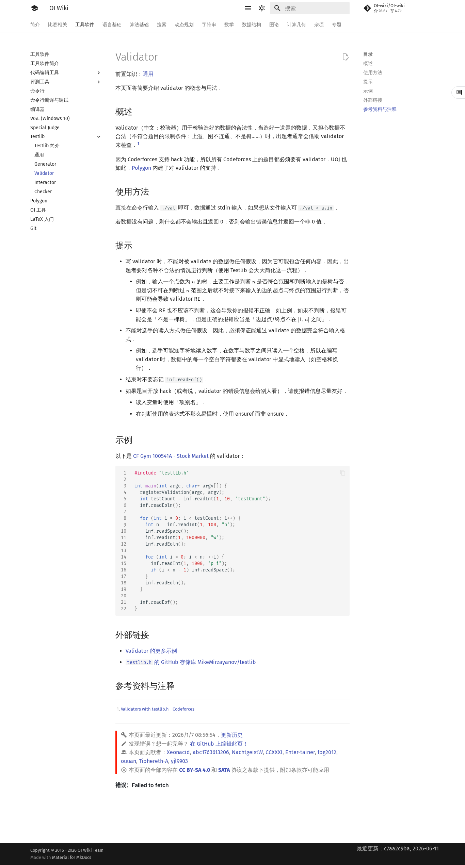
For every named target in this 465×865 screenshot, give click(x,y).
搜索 (161, 25)
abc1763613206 (211, 752)
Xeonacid (178, 752)
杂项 (319, 25)
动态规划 (184, 25)
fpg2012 (327, 752)
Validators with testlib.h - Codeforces (157, 709)
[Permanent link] (139, 111)
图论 (274, 25)
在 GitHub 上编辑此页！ (219, 744)
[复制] (343, 473)
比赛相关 (57, 25)
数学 (229, 25)
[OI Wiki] (34, 8)
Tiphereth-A (153, 761)
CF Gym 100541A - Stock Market (171, 456)
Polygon (141, 168)
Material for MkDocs (71, 857)
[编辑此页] (345, 57)
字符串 (209, 25)
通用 (148, 74)
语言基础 (112, 25)
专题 (336, 25)
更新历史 (232, 735)
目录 (368, 54)
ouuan (128, 761)
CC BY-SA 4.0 (194, 770)
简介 (35, 25)
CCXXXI (274, 752)
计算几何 (296, 25)
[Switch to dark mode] (262, 8)
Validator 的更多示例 (151, 651)
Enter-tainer (300, 752)
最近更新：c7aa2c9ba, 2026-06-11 (398, 848)
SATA (224, 770)
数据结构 (251, 25)
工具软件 (84, 25)
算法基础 (139, 25)
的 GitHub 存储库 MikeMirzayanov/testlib (191, 662)
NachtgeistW (247, 752)
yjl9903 (179, 761)
